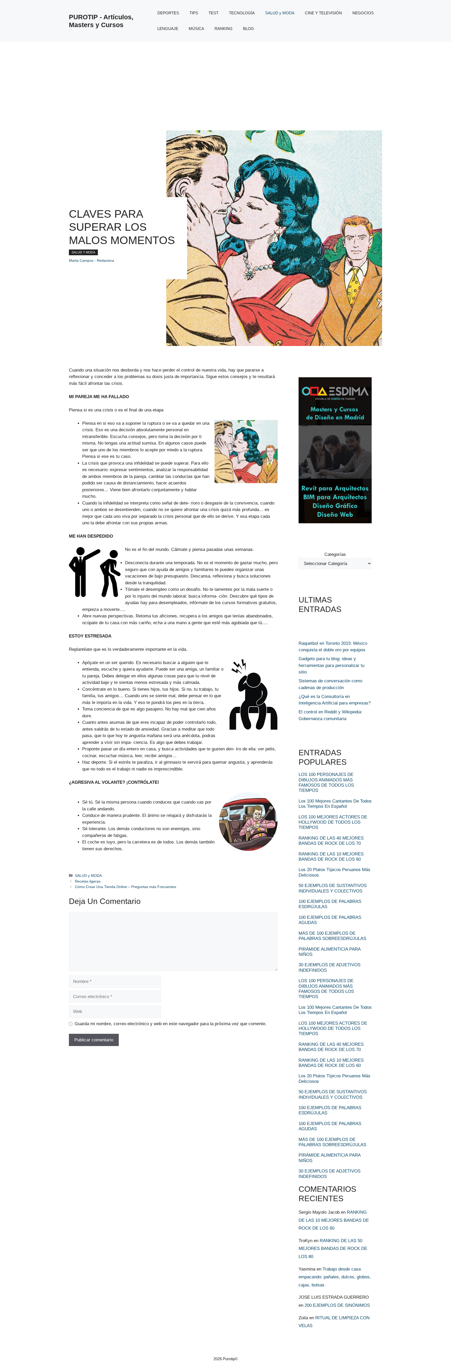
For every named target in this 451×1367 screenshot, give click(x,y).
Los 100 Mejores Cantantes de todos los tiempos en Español (335, 804)
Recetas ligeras (87, 881)
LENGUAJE (167, 28)
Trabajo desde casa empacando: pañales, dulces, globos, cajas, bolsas (335, 1277)
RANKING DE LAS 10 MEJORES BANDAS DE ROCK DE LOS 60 (331, 857)
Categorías (335, 554)
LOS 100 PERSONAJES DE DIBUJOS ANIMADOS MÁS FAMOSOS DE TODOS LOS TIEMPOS (326, 782)
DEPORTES (168, 13)
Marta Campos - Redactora (91, 260)
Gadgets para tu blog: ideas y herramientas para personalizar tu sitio (331, 665)
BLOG (248, 28)
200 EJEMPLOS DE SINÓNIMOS (337, 1305)
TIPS (193, 13)
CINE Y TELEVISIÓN (323, 13)
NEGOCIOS (363, 13)
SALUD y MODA (279, 13)
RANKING (224, 28)
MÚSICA (196, 28)
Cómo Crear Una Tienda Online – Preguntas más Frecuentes (125, 887)
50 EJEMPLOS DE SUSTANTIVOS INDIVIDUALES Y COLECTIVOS (333, 888)
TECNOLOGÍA (242, 13)
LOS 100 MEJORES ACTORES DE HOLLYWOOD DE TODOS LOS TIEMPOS (333, 822)
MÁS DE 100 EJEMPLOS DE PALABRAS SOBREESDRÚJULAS (332, 936)
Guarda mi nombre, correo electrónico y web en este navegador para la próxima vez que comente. (170, 1023)
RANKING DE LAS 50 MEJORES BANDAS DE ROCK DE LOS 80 (333, 1248)
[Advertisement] (225, 80)
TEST (213, 13)
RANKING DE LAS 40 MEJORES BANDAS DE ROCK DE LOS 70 (331, 841)
